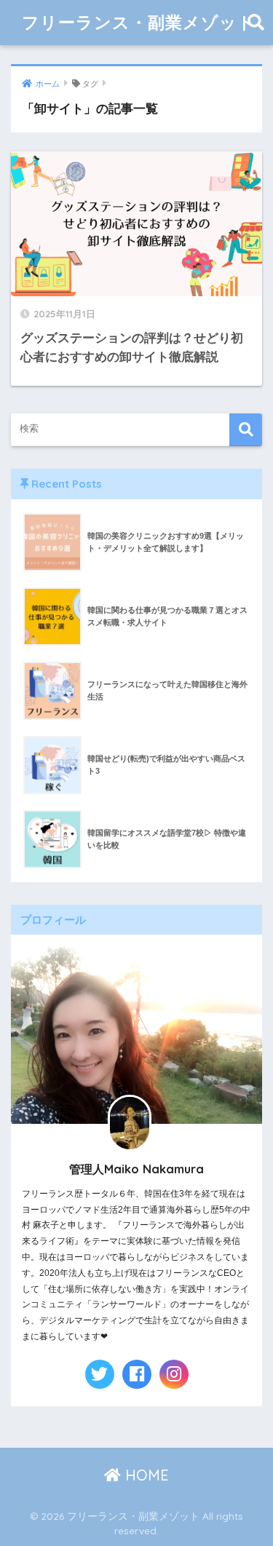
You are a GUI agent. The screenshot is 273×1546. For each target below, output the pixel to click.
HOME (145, 1475)
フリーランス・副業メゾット (139, 22)
